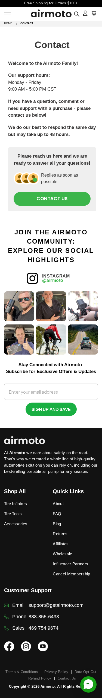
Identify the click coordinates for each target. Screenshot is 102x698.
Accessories (15, 523)
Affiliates (61, 543)
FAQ (57, 513)
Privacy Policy (56, 672)
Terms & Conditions (21, 672)
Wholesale (62, 554)
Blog (57, 523)
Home (8, 23)
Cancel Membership (71, 574)
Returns (60, 533)
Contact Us (52, 198)
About (58, 503)
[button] (88, 684)
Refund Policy (39, 678)
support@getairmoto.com (56, 605)
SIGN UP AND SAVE (51, 409)
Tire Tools (13, 513)
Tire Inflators (15, 503)
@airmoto (52, 280)
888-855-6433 (44, 616)
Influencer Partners (70, 564)
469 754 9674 (43, 628)
